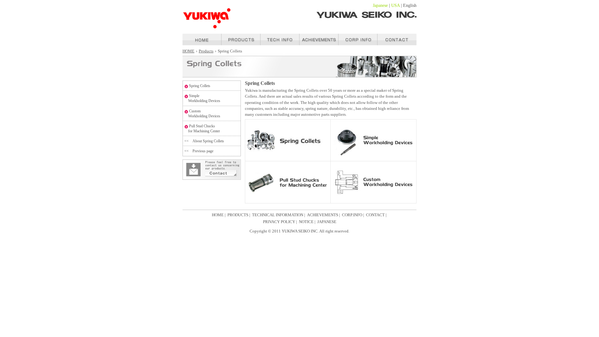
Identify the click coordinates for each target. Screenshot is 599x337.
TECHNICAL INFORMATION (277, 215)
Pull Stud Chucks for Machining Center (202, 128)
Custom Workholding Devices (202, 113)
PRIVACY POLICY (279, 222)
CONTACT (375, 215)
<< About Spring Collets (204, 141)
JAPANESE (326, 222)
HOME (188, 51)
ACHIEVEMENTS (322, 215)
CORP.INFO (352, 215)
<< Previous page (198, 151)
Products (206, 51)
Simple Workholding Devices (202, 98)
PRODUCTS (237, 215)
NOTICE (306, 222)
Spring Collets (199, 86)
